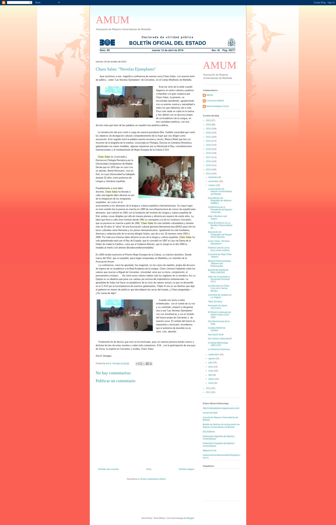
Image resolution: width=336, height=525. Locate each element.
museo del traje (210, 413)
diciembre (213, 177)
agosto (211, 358)
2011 (208, 392)
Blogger (190, 518)
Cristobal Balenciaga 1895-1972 (218, 344)
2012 (208, 388)
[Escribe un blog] (140, 363)
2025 (208, 124)
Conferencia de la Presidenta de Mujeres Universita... (220, 209)
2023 (208, 132)
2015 (208, 165)
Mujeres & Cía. (210, 450)
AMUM (112, 20)
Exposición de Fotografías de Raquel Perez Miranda (220, 234)
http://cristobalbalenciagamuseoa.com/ (221, 408)
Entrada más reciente (108, 469)
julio (210, 362)
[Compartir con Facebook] (147, 363)
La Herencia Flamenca (219, 349)
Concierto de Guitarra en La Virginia (220, 296)
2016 (208, 161)
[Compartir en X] (144, 363)
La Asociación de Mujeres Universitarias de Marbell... (220, 191)
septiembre (214, 354)
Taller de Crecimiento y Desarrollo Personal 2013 (219, 279)
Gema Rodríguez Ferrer (217, 106)
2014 (208, 169)
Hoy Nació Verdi (215, 334)
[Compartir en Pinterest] (150, 363)
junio (211, 367)
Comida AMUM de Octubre (216, 329)
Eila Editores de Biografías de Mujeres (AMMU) (220, 200)
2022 (208, 137)
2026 (208, 120)
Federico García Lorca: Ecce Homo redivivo (219, 249)
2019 (208, 149)
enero (211, 383)
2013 (208, 173)
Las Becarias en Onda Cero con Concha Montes (218, 288)
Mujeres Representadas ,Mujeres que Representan (219, 263)
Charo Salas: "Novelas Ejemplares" (219, 242)
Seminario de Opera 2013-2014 (217, 306)
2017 (208, 157)
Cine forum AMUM (215, 100)
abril (210, 375)
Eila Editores (209, 431)
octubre (212, 185)
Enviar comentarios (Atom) (153, 479)
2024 (208, 128)
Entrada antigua (186, 469)
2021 (208, 141)
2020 (208, 145)
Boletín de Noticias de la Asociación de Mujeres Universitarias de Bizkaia (221, 425)
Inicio (148, 469)
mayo (211, 371)
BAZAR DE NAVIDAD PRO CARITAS (218, 271)
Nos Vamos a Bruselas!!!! (220, 338)
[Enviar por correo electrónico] (137, 363)
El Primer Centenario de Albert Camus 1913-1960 (219, 315)
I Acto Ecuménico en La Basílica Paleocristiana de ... (220, 225)
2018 (208, 153)
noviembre (213, 181)
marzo (211, 379)
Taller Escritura (215, 301)
